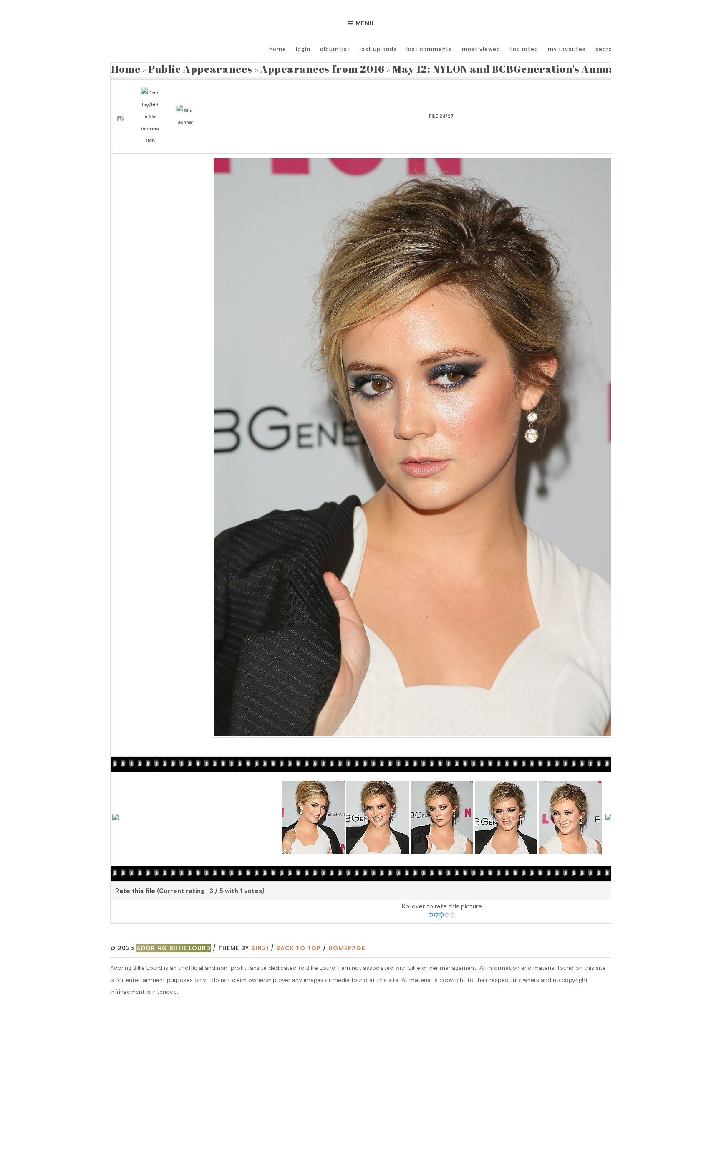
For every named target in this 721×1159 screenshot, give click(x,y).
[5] (452, 900)
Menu (364, 23)
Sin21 (260, 933)
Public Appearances (181, 67)
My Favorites (567, 49)
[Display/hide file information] (152, 107)
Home (277, 49)
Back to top (298, 933)
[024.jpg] (441, 431)
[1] (431, 900)
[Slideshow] (187, 106)
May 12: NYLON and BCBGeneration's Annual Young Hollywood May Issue (475, 67)
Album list (335, 49)
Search (605, 49)
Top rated (524, 49)
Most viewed (481, 49)
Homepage (346, 933)
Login (303, 49)
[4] (447, 900)
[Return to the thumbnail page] (122, 106)
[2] (436, 900)
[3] (441, 900)
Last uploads (378, 49)
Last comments (429, 49)
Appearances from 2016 (277, 67)
